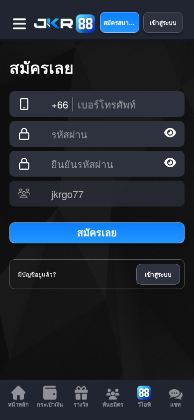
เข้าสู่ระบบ (158, 274)
